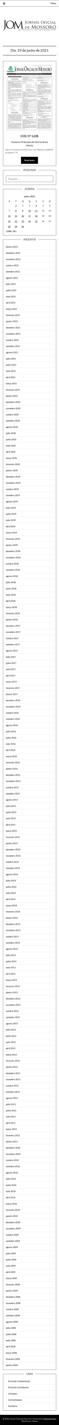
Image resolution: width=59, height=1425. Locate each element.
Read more (29, 160)
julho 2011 (11, 1104)
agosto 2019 (12, 501)
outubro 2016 (12, 713)
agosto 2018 (12, 576)
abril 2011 (10, 1123)
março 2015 (11, 831)
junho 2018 (11, 588)
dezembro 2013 (13, 924)
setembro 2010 (13, 1166)
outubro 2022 (12, 265)
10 (29, 211)
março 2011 (11, 1129)
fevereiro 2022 (13, 315)
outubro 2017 (12, 638)
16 (23, 216)
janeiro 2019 (12, 545)
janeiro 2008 (12, 1365)
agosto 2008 (12, 1322)
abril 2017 (10, 675)
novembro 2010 (13, 1154)
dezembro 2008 (13, 1297)
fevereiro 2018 (13, 613)
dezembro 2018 (13, 551)
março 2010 (11, 1203)
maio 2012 (11, 1042)
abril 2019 (10, 526)
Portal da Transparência (19, 1381)
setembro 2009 (13, 1241)
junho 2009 (11, 1259)
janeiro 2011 (12, 1141)
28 (9, 226)
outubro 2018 (12, 563)
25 (36, 221)
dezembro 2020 (13, 402)
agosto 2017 (12, 650)
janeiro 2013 (12, 992)
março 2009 (11, 1278)
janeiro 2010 (12, 1216)
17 (29, 216)
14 (9, 216)
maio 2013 (11, 967)
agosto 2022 (12, 278)
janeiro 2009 (12, 1290)
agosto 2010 (12, 1172)
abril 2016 (10, 750)
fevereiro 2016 (13, 762)
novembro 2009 (13, 1228)
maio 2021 (11, 371)
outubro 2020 (12, 414)
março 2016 (11, 756)
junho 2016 (11, 737)
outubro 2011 (12, 1085)
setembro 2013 (13, 942)
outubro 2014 (12, 862)
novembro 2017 (13, 632)
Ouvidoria (12, 1406)
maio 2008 (11, 1340)
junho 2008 (11, 1334)
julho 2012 (11, 1029)
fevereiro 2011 (13, 1135)
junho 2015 (11, 812)
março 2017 (11, 681)
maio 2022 (11, 296)
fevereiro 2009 (13, 1284)
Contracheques (15, 1400)
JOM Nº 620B (29, 136)
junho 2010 (11, 1185)
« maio (9, 231)
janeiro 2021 (12, 396)
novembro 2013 (13, 930)
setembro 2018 (13, 570)
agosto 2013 (12, 949)
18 (36, 216)
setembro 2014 (13, 868)
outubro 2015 (12, 787)
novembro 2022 (13, 259)
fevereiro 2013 (13, 986)
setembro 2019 (13, 495)
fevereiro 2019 (13, 539)
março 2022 (11, 309)
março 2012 (11, 1054)
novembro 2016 (13, 706)
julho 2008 (11, 1328)
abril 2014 (10, 899)
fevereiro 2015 (13, 837)
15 (16, 216)
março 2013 (11, 980)
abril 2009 (10, 1272)
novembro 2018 (13, 557)
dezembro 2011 (13, 1073)
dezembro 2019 (13, 476)
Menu (53, 3)
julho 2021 (11, 358)
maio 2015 (11, 818)
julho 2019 (11, 508)
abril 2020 (10, 452)
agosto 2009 (12, 1247)
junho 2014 (11, 887)
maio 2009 (11, 1266)
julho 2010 (11, 1179)
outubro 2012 (12, 1011)
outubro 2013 (12, 936)
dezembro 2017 (13, 626)
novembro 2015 (13, 781)
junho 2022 (11, 290)
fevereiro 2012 (13, 1061)
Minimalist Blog (49, 1419)
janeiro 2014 (12, 918)
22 (16, 221)
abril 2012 (10, 1048)
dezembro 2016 (13, 700)
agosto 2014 (12, 874)
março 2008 (11, 1353)
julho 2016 (11, 731)
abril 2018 (10, 601)
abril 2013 (10, 974)
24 (29, 221)
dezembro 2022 (13, 253)
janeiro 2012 (12, 1067)
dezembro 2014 (13, 849)
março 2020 (11, 458)
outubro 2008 (12, 1309)
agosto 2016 (12, 725)
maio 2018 (11, 594)
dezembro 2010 (13, 1147)
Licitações (12, 1393)
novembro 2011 (13, 1079)
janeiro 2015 (12, 843)
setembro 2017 (13, 644)
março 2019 (11, 532)
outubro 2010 (12, 1160)
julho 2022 (11, 284)
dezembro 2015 (13, 775)
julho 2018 (11, 582)
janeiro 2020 (12, 470)
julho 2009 (11, 1253)
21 (9, 221)
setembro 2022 (13, 271)
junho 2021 (11, 365)
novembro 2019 (13, 483)
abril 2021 (10, 377)
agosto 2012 (12, 1023)
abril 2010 (10, 1197)
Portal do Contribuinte (18, 1387)
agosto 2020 (12, 427)
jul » (14, 231)
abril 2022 (10, 302)
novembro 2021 (13, 333)
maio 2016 (11, 744)
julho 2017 (11, 657)
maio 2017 (11, 669)
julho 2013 (11, 955)
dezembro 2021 (13, 327)
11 (36, 211)
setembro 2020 (13, 420)
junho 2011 (11, 1110)
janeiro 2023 (12, 247)
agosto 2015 (12, 799)
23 (23, 221)
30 (23, 226)
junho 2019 (11, 514)
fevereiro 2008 (13, 1359)
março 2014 (11, 905)
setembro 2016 (13, 719)
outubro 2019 (12, 489)
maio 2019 (11, 520)
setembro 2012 (13, 1017)
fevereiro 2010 (13, 1210)
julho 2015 (11, 806)
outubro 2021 (12, 340)
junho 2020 (11, 439)
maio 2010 (11, 1191)
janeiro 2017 (12, 694)
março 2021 (11, 383)
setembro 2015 (13, 793)
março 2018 (11, 607)
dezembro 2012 (13, 998)
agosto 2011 (12, 1098)
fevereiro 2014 (13, 911)
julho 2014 (11, 880)
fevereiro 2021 (13, 389)
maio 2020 (11, 445)
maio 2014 (11, 893)
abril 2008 (10, 1346)
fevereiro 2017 (13, 688)
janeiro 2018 (12, 619)
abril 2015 (10, 824)
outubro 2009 (12, 1235)
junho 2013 (11, 961)
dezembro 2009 (13, 1222)
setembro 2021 (13, 346)
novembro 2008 (13, 1303)
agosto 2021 (12, 352)
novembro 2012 (13, 1005)
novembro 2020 (13, 408)
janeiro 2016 (12, 768)
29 (16, 226)
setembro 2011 (13, 1092)
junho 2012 (11, 1036)
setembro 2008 (13, 1315)
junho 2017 (11, 663)
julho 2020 (11, 433)
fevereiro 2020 (13, 464)
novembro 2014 (13, 856)
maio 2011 (11, 1116)
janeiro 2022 (12, 321)
